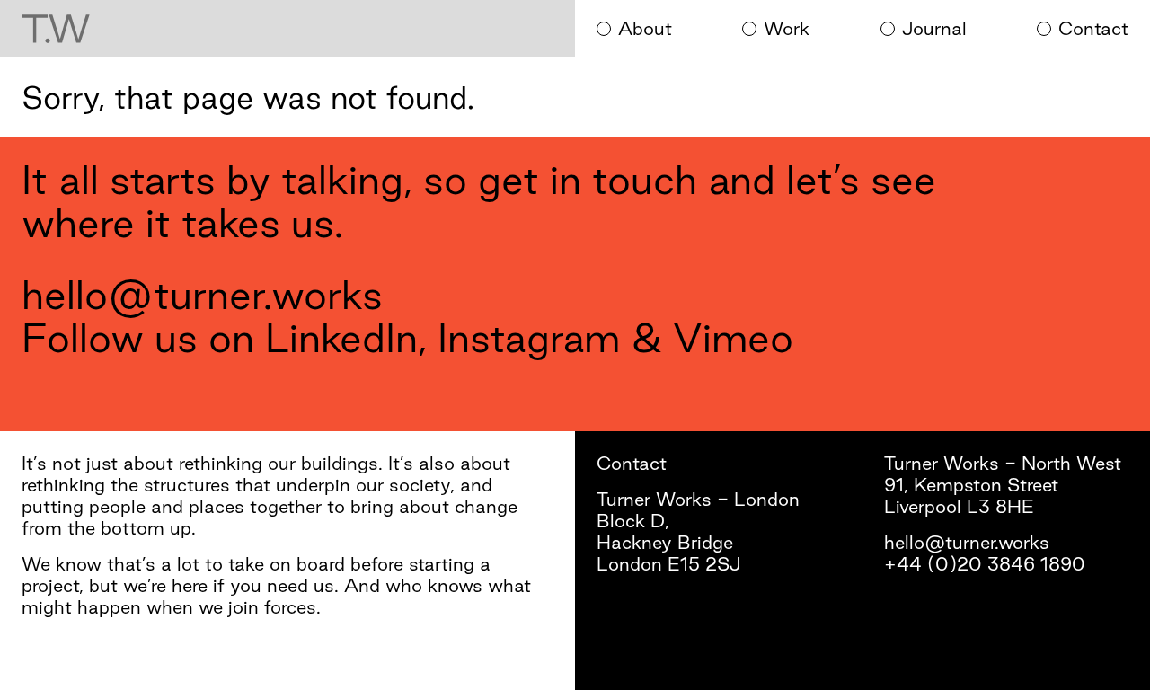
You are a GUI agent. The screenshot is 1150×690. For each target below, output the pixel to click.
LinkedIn (341, 337)
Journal (934, 28)
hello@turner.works (202, 294)
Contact (1093, 28)
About (645, 28)
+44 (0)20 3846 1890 (984, 563)
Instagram (529, 337)
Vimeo (733, 337)
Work (786, 28)
